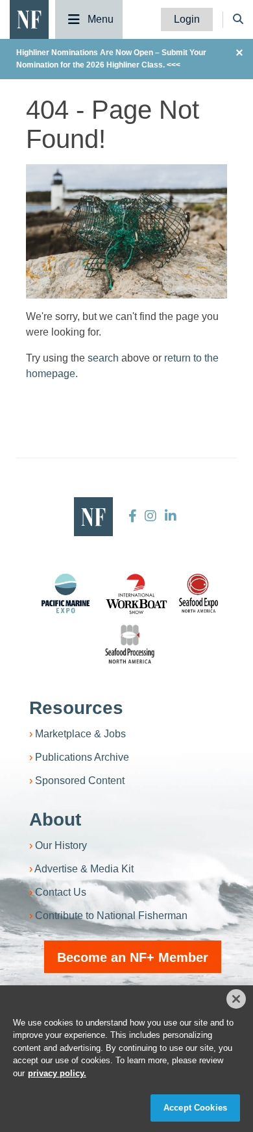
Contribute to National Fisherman (111, 915)
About (55, 819)
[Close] (236, 999)
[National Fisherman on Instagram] (150, 516)
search (103, 357)
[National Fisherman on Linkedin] (169, 516)
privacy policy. (57, 1073)
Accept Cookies (195, 1108)
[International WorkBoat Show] (137, 593)
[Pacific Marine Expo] (66, 593)
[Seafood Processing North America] (129, 644)
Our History (61, 845)
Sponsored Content (80, 780)
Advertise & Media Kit (84, 868)
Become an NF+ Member (132, 957)
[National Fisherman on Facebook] (132, 516)
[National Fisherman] (29, 18)
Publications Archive (82, 757)
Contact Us (60, 892)
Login (187, 19)
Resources (76, 708)
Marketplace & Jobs (80, 733)
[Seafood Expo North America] (198, 593)
